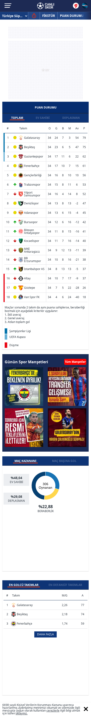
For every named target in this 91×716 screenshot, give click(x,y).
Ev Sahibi (43, 118)
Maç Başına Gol (64, 461)
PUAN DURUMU (72, 16)
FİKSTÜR (48, 16)
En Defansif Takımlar (65, 585)
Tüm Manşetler (75, 362)
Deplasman (71, 118)
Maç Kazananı (25, 461)
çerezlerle (53, 710)
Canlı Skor (45, 6)
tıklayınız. (22, 713)
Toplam (17, 118)
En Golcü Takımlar (23, 585)
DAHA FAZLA (45, 634)
